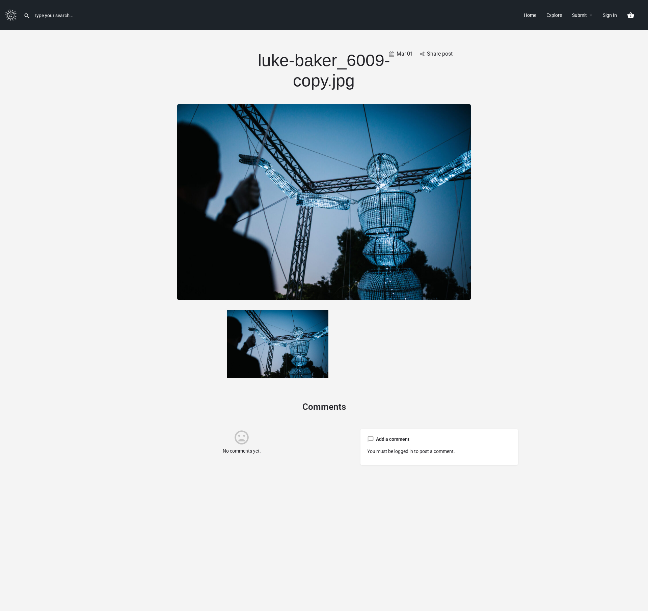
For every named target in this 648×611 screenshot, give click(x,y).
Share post (440, 54)
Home (530, 15)
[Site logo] (12, 14)
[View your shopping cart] (630, 15)
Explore (554, 15)
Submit (579, 15)
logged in (403, 451)
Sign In (610, 15)
